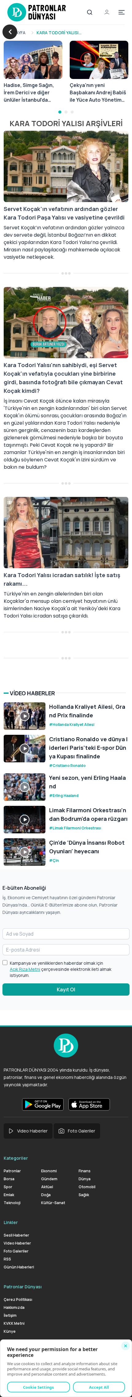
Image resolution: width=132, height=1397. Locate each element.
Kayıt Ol (66, 989)
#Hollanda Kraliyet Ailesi (71, 724)
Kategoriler (16, 1158)
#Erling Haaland (64, 795)
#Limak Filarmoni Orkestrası (75, 828)
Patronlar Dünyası (23, 1287)
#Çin (54, 860)
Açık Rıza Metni (25, 969)
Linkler (11, 1222)
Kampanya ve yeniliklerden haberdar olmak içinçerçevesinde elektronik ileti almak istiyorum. (60, 969)
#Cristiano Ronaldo (67, 765)
